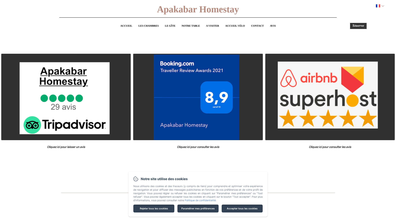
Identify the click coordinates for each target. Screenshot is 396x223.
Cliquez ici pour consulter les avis (198, 147)
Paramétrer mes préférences (198, 208)
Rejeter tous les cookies (154, 208)
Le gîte (170, 25)
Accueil (126, 25)
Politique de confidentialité (200, 200)
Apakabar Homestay (198, 9)
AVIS (273, 25)
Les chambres (148, 25)
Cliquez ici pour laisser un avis (66, 147)
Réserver (358, 25)
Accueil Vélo (235, 25)
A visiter (212, 25)
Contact (257, 25)
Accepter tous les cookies (242, 208)
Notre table (191, 25)
